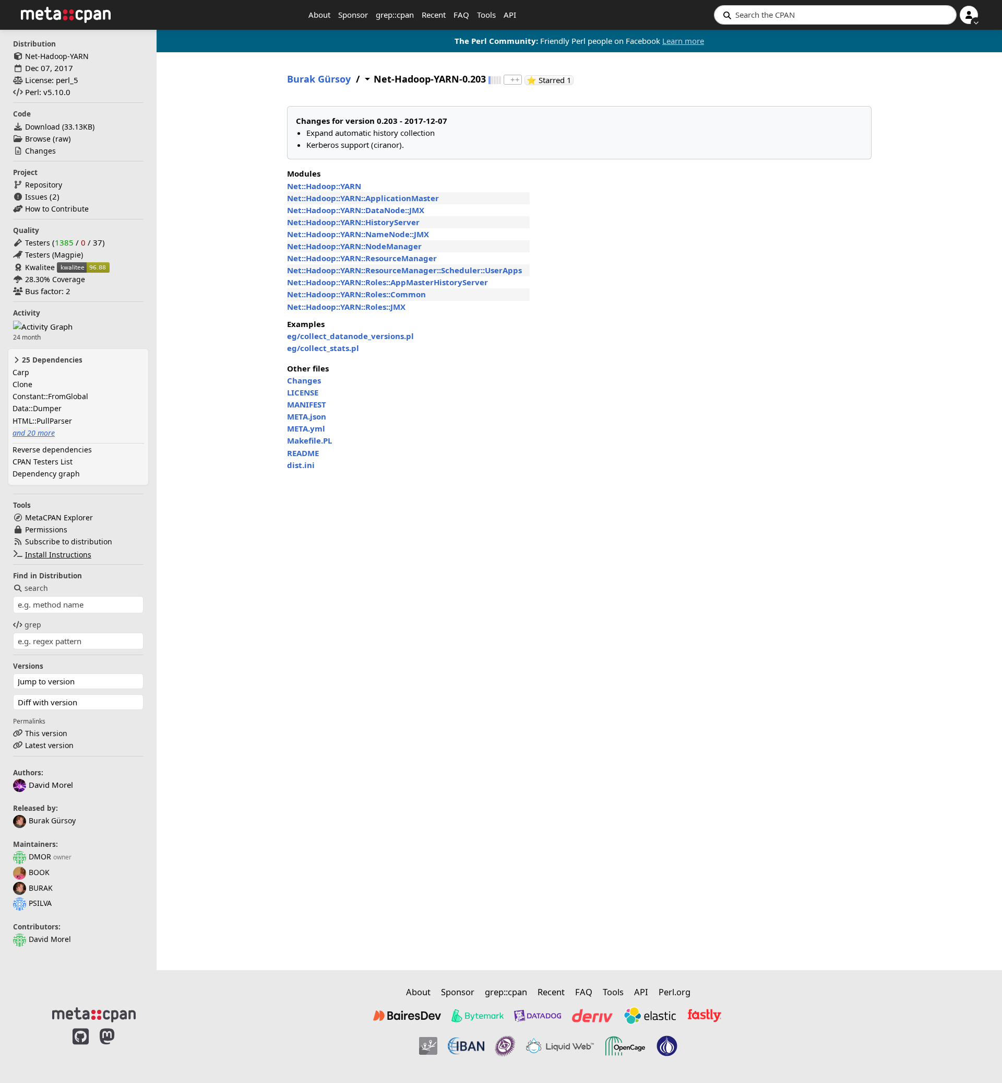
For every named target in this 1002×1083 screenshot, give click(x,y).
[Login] (969, 15)
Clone (22, 384)
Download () (59, 127)
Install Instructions (58, 555)
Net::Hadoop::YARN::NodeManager (354, 246)
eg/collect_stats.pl (323, 348)
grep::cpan (395, 14)
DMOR (40, 856)
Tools (486, 14)
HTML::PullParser (42, 421)
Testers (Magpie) (54, 255)
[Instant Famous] (505, 1046)
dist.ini (301, 465)
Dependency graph (46, 474)
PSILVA (40, 903)
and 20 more (34, 433)
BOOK (39, 872)
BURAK (41, 888)
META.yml (306, 428)
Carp (21, 372)
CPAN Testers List (43, 462)
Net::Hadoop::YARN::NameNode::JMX (358, 234)
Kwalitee (40, 267)
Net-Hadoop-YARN (57, 56)
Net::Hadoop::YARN (324, 186)
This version (46, 733)
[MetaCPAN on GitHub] (81, 1047)
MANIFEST (306, 404)
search (36, 588)
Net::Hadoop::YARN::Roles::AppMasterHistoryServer (387, 282)
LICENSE (302, 392)
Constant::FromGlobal (50, 396)
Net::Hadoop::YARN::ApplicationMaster (363, 198)
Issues (36, 197)
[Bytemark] (477, 1015)
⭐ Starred (550, 80)
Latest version (49, 745)
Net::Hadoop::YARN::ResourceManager (362, 258)
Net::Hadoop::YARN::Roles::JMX (346, 306)
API (510, 14)
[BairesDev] (407, 1015)
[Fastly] (704, 1015)
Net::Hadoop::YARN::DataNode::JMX (355, 210)
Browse (38, 139)
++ (515, 80)
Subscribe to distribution (68, 541)
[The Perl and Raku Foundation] (667, 1046)
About (319, 14)
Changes (40, 151)
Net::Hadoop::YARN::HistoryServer (353, 222)
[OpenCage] (625, 1046)
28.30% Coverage (55, 279)
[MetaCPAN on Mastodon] (117, 1047)
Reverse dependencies (52, 450)
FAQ (461, 14)
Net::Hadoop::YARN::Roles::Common (356, 294)
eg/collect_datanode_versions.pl (350, 336)
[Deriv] (592, 1015)
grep (33, 625)
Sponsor (353, 14)
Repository (43, 185)
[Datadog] (537, 1015)
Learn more (683, 41)
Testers (37, 243)
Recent (434, 14)
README (303, 453)
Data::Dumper (37, 408)
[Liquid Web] (560, 1046)
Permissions (46, 529)
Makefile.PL (309, 440)
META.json (306, 416)
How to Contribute (57, 209)
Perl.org (674, 992)
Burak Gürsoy (52, 820)
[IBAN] (466, 1046)
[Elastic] (650, 1015)
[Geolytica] (428, 1046)
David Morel (50, 939)
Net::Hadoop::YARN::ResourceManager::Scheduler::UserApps (404, 270)
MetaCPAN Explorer (59, 517)
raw (61, 139)
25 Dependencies (51, 360)
